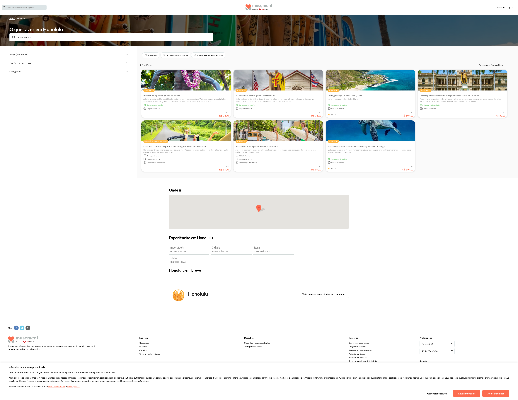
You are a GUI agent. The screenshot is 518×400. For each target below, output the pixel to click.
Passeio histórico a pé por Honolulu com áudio (257, 146)
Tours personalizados (253, 346)
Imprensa (143, 346)
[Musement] (259, 7)
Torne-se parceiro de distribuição (363, 361)
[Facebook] (16, 328)
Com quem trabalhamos (359, 343)
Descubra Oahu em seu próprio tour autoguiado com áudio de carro (174, 146)
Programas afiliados (357, 346)
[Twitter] (21, 328)
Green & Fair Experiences (150, 354)
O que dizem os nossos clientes (257, 343)
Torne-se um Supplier (358, 357)
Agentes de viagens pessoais (360, 350)
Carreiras (143, 350)
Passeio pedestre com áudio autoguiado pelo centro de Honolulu (449, 95)
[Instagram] (27, 328)
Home (12, 18)
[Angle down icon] (78, 54)
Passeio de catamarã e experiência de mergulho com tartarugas (357, 146)
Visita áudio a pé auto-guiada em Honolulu (255, 95)
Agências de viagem (357, 354)
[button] (150, 55)
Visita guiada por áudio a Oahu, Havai (345, 95)
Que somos (144, 343)
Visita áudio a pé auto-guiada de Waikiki (161, 95)
